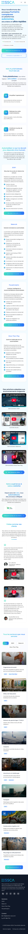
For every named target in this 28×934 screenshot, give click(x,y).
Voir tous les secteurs (13, 867)
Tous (5, 643)
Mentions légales (7, 929)
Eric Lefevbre (12, 562)
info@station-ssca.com (9, 915)
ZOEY (12, 643)
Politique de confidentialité (18, 929)
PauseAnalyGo (5, 908)
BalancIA (21, 643)
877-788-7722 (6, 918)
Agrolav (11, 619)
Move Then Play (14, 647)
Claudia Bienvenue (14, 617)
